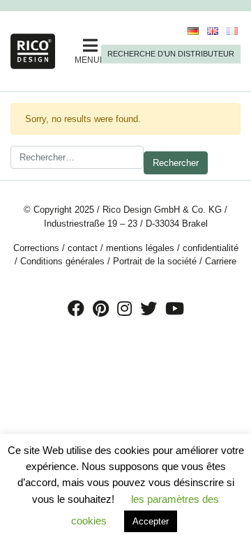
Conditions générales (62, 261)
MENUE (90, 60)
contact (83, 248)
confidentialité (210, 248)
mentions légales (140, 248)
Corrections (36, 248)
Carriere (220, 261)
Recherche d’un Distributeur (170, 54)
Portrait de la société (155, 261)
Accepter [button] (150, 521)
